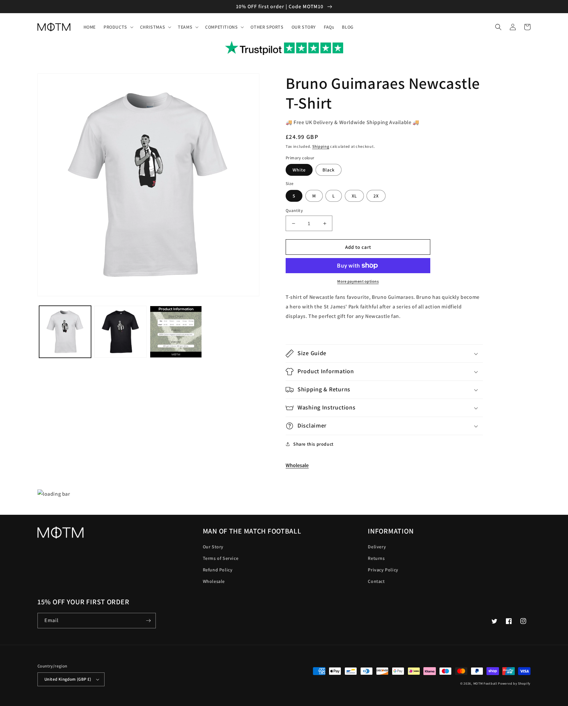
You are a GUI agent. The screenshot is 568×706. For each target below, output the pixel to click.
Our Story (213, 547)
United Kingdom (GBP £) (67, 679)
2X (376, 196)
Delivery (377, 547)
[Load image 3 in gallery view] (176, 332)
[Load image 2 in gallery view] (120, 332)
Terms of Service (221, 558)
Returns (376, 558)
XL (354, 196)
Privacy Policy (383, 570)
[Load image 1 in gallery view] (65, 332)
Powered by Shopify (514, 683)
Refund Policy (218, 570)
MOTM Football (485, 683)
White (299, 170)
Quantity (294, 210)
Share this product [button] (313, 444)
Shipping (320, 146)
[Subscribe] (148, 620)
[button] (118, 27)
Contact (376, 581)
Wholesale (297, 465)
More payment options (358, 281)
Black (328, 170)
